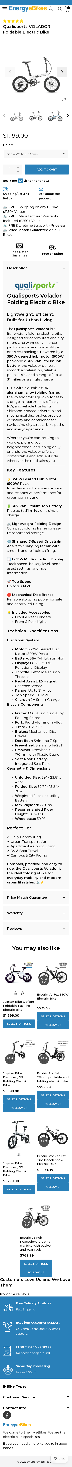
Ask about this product (49, 196)
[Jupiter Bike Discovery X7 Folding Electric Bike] (19, 1134)
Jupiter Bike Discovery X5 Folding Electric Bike (15, 1079)
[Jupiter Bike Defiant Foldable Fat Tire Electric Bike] (19, 972)
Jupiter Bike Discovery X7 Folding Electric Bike (15, 1169)
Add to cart (47, 169)
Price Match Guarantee (27, 897)
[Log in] (59, 9)
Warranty (15, 913)
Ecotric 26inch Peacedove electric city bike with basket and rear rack (35, 1243)
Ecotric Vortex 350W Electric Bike (53, 996)
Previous (10, 72)
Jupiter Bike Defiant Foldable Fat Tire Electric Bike (18, 1006)
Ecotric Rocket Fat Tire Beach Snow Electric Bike (51, 1160)
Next (62, 72)
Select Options (19, 1023)
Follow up (53, 1024)
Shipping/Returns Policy (16, 196)
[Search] (51, 9)
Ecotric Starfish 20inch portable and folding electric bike (53, 1077)
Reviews (14, 929)
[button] (13, 21)
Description (17, 268)
